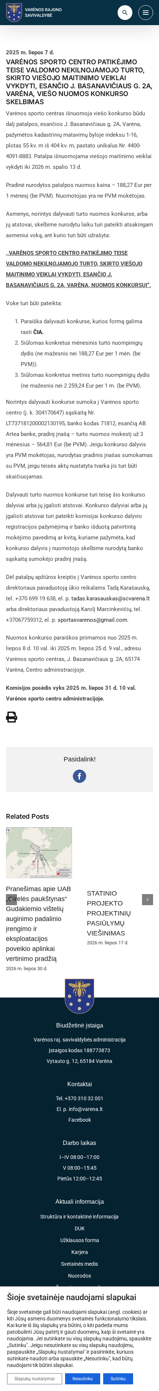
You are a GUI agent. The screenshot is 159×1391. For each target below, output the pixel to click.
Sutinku (118, 1378)
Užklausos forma (79, 1240)
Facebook (79, 1120)
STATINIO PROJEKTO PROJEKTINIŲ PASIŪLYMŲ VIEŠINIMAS (109, 913)
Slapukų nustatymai (34, 1378)
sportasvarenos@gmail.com (92, 620)
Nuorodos (79, 1276)
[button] (11, 899)
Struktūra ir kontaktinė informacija (79, 1217)
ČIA (37, 332)
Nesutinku (82, 1378)
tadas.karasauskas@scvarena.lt (110, 598)
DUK (80, 1228)
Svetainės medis (79, 1264)
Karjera (79, 1252)
